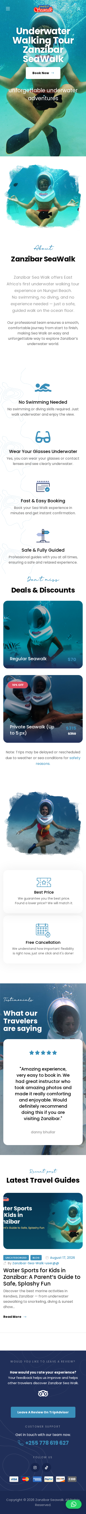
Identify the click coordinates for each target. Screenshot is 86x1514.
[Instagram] (35, 1467)
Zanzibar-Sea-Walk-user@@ (35, 1263)
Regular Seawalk (28, 659)
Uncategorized (16, 1257)
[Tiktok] (46, 1467)
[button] (74, 1504)
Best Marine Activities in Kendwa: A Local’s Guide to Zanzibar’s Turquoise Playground (39, 1280)
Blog (36, 1257)
